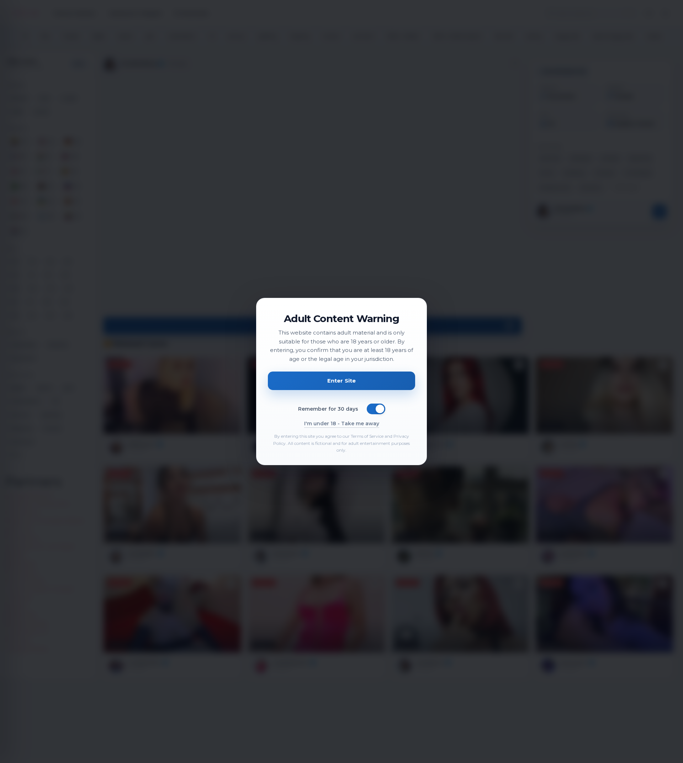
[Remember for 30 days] (376, 409)
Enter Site (341, 380)
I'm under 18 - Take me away (341, 423)
